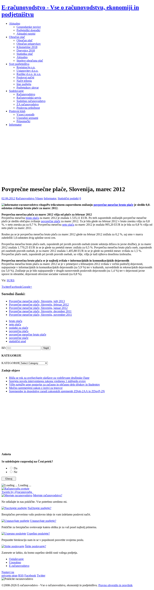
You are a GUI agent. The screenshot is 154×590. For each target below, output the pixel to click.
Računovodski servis (29, 97)
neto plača (68, 224)
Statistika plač (25, 53)
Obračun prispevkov (29, 43)
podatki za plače (18, 327)
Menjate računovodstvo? (47, 495)
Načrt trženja (24, 80)
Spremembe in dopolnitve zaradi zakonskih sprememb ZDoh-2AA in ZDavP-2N (57, 391)
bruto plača (32, 217)
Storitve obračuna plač (30, 60)
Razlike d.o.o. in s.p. (29, 74)
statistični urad (17, 341)
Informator (15, 124)
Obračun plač (17, 37)
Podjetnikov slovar (28, 87)
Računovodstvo (26, 94)
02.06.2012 (8, 198)
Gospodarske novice (29, 26)
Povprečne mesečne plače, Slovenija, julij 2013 (37, 301)
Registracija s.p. (26, 67)
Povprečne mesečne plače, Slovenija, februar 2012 (39, 304)
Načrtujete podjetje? (39, 508)
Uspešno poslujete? (38, 533)
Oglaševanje (16, 559)
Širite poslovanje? (35, 546)
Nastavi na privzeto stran (9, 574)
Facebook (16, 286)
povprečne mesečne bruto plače (113, 204)
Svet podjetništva (19, 64)
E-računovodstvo (19, 565)
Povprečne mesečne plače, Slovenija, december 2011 (40, 311)
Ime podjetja (24, 84)
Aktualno (14, 23)
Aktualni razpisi (26, 33)
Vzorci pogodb (25, 114)
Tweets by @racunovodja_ (17, 492)
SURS (10, 280)
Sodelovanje (16, 90)
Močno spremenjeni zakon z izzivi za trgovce (36, 387)
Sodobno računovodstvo (31, 101)
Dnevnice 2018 (26, 50)
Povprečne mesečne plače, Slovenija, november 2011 (40, 314)
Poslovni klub (17, 111)
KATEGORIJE (11, 363)
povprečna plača (18, 331)
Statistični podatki (68, 198)
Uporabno (15, 562)
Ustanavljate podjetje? (43, 520)
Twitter (6, 286)
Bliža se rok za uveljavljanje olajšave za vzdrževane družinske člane (49, 377)
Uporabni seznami (27, 117)
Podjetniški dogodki (28, 30)
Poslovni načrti (25, 77)
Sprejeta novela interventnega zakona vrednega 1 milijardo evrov (47, 381)
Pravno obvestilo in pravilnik (115, 585)
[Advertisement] (77, 155)
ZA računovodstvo (28, 104)
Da (15, 468)
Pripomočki (23, 121)
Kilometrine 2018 (27, 47)
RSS (21, 575)
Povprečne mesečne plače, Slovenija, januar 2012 (38, 308)
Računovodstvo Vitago (29, 198)
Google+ (27, 286)
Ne (15, 472)
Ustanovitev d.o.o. (27, 70)
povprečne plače (50, 221)
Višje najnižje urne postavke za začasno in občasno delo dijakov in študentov (54, 384)
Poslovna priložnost (28, 107)
